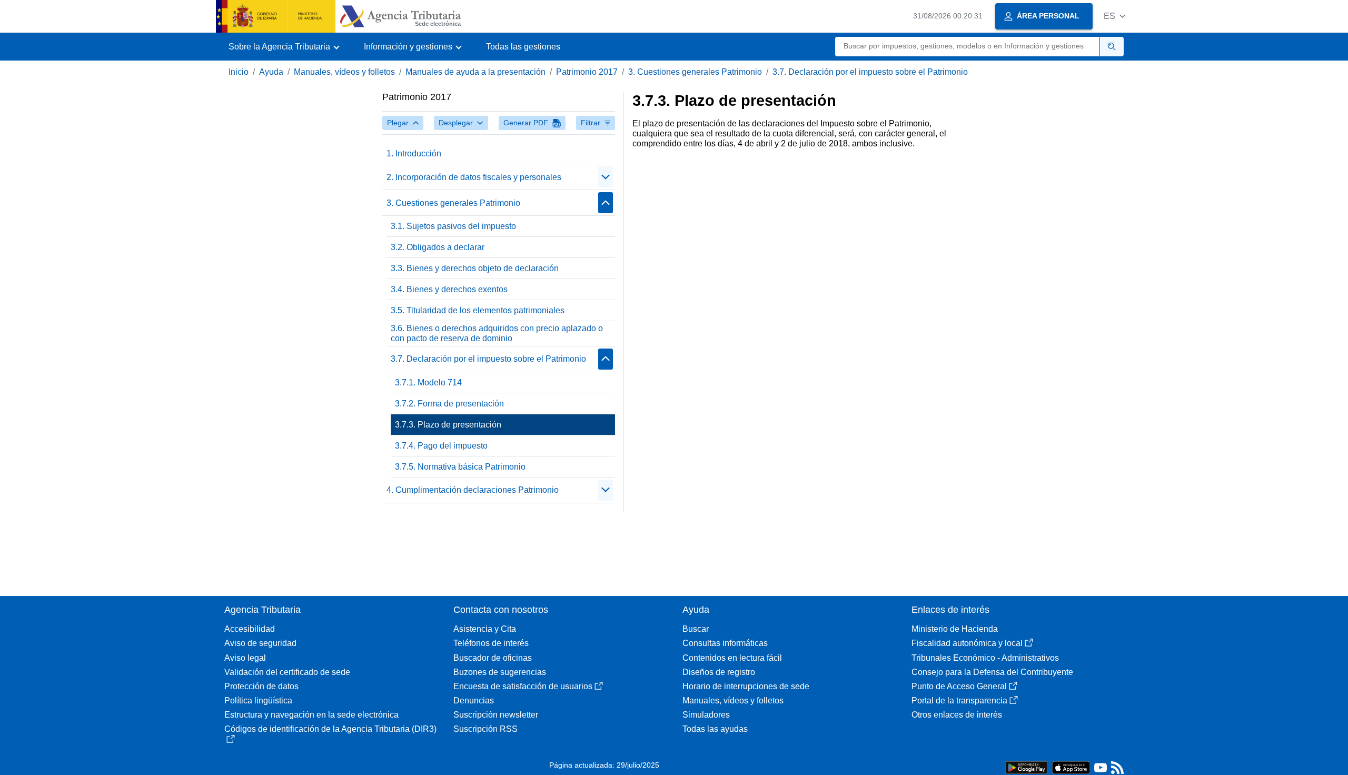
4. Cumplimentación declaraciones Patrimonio (472, 489)
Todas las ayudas (715, 728)
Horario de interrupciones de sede (745, 686)
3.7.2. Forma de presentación (449, 403)
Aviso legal (245, 657)
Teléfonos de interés (491, 643)
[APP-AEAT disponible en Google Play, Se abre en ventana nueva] (1026, 766)
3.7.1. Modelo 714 (428, 382)
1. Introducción (413, 153)
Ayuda (271, 71)
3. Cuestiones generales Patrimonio (695, 71)
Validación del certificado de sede (287, 672)
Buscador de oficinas (492, 657)
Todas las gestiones (523, 46)
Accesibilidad (249, 628)
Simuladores (706, 714)
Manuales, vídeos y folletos (344, 71)
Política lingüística (258, 700)
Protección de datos (261, 686)
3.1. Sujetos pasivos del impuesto (453, 226)
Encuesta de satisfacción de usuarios (522, 686)
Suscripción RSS (485, 728)
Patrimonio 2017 (587, 71)
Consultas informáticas (725, 643)
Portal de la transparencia (959, 700)
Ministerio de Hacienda (954, 628)
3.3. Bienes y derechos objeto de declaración (475, 268)
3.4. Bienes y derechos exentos (449, 289)
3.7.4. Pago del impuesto (441, 445)
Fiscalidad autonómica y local (967, 643)
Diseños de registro (718, 672)
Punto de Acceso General (959, 686)
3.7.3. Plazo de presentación (448, 424)
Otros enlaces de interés (956, 714)
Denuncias (473, 700)
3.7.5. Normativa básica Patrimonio (460, 466)
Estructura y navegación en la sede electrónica (311, 714)
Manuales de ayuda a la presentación (475, 71)
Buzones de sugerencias (499, 672)
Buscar (695, 628)
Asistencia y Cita (484, 628)
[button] (1114, 16)
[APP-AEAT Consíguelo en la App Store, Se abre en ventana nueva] (1071, 766)
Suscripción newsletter (495, 714)
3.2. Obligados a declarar (437, 247)
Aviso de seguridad (260, 643)
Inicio (239, 71)
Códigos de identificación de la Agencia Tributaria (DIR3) (330, 728)
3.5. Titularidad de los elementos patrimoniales (477, 310)
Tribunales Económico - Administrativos (985, 657)
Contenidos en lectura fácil (732, 657)
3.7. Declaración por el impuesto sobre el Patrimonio (870, 71)
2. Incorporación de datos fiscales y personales (473, 177)
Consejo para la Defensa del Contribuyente (992, 672)
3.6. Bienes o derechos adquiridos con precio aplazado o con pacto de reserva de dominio (497, 333)
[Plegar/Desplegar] (605, 176)
